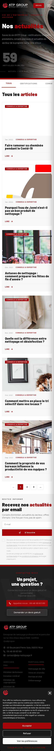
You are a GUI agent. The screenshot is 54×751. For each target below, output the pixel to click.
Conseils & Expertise (16, 106)
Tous (9, 83)
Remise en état (35, 676)
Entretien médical (11, 676)
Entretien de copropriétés (9, 681)
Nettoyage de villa (36, 669)
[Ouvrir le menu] (49, 6)
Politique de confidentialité (35, 747)
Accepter (27, 725)
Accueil (12, 71)
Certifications (28, 83)
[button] (49, 693)
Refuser (27, 733)
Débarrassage (34, 680)
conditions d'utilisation (30, 556)
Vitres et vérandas (36, 673)
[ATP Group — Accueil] (15, 6)
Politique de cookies (15, 747)
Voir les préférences (27, 741)
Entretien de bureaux (13, 672)
